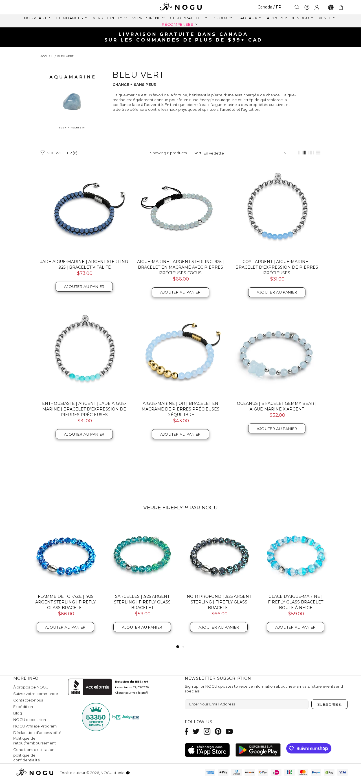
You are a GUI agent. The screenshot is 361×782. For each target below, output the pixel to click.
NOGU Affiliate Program (35, 726)
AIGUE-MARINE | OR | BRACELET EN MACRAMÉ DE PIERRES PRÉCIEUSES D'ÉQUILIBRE (180, 409)
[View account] (317, 7)
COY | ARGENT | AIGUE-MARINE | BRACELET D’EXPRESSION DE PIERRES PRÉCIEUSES (276, 267)
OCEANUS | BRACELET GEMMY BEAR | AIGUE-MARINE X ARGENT (277, 406)
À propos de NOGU (31, 687)
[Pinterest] (218, 731)
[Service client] (307, 7)
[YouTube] (229, 731)
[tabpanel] (65, 582)
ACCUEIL (46, 56)
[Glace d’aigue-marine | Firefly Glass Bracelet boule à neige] (295, 555)
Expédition (23, 706)
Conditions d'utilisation (33, 749)
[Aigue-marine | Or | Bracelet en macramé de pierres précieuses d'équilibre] (180, 352)
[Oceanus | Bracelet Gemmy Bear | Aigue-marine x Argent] (277, 352)
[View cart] (341, 7)
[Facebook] (186, 731)
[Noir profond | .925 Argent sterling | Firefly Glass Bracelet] (219, 555)
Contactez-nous (28, 700)
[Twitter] (196, 731)
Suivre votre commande (35, 693)
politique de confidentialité (26, 757)
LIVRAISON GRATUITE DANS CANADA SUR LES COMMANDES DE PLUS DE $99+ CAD (183, 37)
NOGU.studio (180, 7)
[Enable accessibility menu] (331, 7)
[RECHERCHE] (297, 7)
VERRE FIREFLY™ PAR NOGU (180, 508)
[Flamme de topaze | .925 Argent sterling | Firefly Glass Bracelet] (65, 555)
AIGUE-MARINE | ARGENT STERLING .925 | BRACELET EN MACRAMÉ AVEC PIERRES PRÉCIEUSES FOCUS (180, 267)
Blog (17, 713)
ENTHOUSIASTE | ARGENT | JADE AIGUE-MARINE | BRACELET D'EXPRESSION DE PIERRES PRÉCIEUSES (84, 409)
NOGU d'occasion (29, 719)
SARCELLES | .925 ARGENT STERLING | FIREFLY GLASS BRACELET (142, 602)
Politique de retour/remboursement (34, 740)
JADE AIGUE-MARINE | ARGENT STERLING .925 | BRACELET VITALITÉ (84, 264)
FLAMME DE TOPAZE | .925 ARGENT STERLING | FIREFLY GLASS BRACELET (65, 602)
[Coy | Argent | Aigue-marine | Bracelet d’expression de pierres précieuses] (277, 210)
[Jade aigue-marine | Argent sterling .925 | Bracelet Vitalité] (84, 210)
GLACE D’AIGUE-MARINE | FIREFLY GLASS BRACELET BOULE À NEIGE (295, 602)
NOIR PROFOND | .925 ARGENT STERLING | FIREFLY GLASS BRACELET (219, 602)
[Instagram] (207, 731)
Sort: (197, 153)
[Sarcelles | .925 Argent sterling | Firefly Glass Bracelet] (142, 555)
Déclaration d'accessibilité (37, 732)
